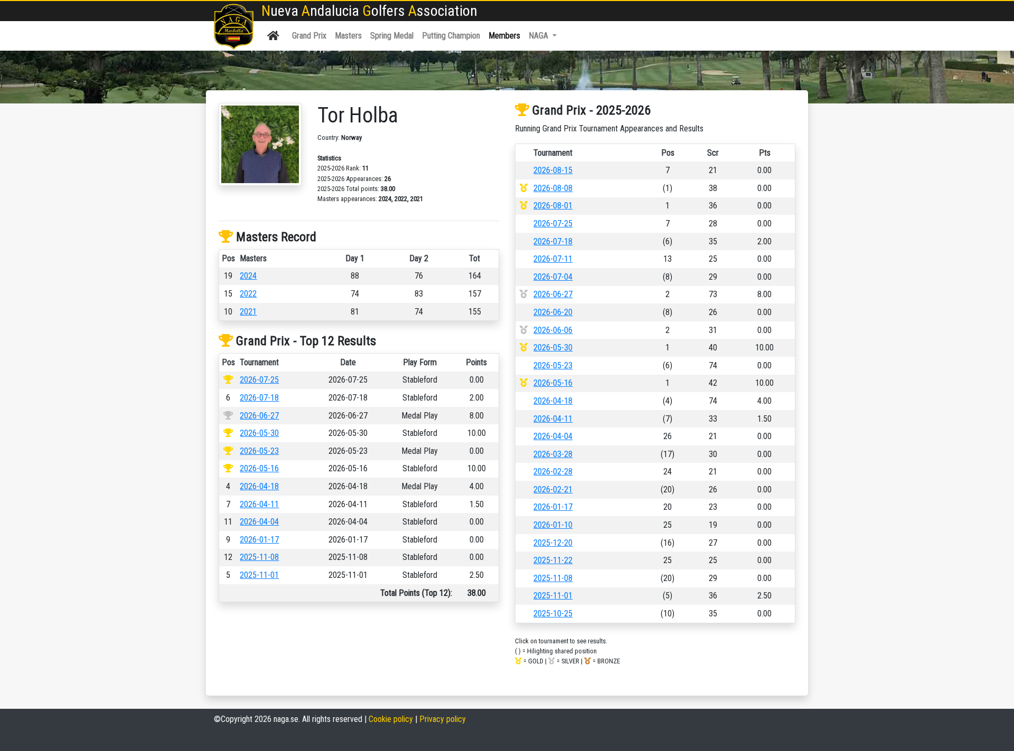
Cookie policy (391, 719)
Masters (348, 36)
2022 (248, 294)
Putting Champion (451, 36)
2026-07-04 (552, 277)
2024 (248, 276)
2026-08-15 (552, 170)
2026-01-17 (259, 540)
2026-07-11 (552, 259)
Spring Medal (392, 36)
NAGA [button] (539, 36)
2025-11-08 (259, 557)
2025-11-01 (259, 575)
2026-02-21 (552, 489)
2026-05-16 (259, 468)
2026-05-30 (259, 433)
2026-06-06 (552, 330)
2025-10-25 (552, 614)
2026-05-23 (259, 451)
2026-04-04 (259, 522)
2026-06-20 (552, 312)
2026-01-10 (552, 525)
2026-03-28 (552, 454)
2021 (248, 312)
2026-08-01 (552, 206)
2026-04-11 (259, 504)
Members (504, 36)
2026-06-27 (259, 416)
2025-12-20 (552, 543)
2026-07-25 (259, 380)
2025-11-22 (552, 560)
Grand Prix (309, 36)
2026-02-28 (552, 472)
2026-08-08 (552, 188)
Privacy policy (442, 719)
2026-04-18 (259, 486)
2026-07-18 (259, 398)
